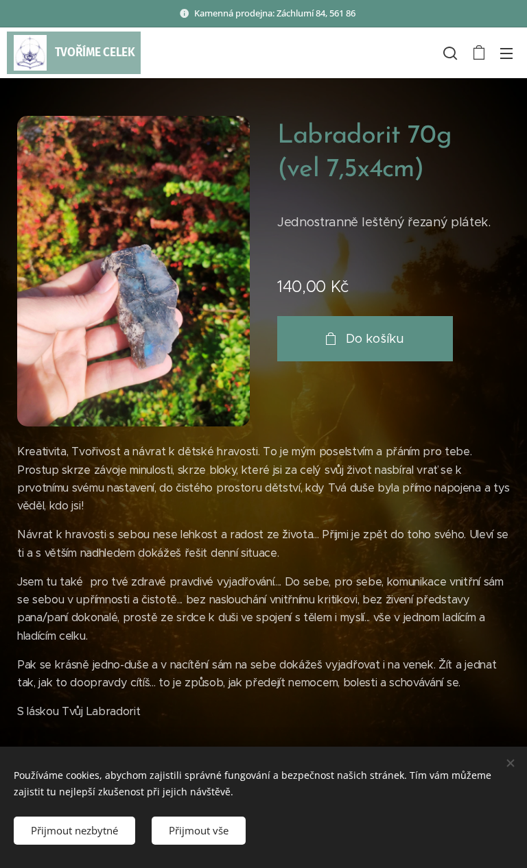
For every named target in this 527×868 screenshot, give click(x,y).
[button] (450, 53)
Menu (506, 53)
